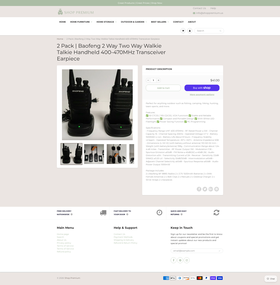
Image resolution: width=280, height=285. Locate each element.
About (192, 22)
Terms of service (65, 245)
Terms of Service (65, 248)
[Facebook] (173, 260)
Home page (63, 234)
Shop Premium (72, 278)
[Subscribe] (219, 251)
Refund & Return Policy (125, 243)
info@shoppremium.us (209, 13)
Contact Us (199, 8)
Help (213, 8)
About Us (61, 240)
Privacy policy (64, 243)
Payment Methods (123, 237)
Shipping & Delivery (124, 240)
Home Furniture (80, 22)
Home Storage (105, 22)
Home (62, 22)
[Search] (220, 31)
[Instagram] (187, 260)
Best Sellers (158, 22)
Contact (178, 22)
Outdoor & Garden (132, 22)
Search (60, 237)
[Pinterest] (180, 260)
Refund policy (64, 251)
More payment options (202, 94)
